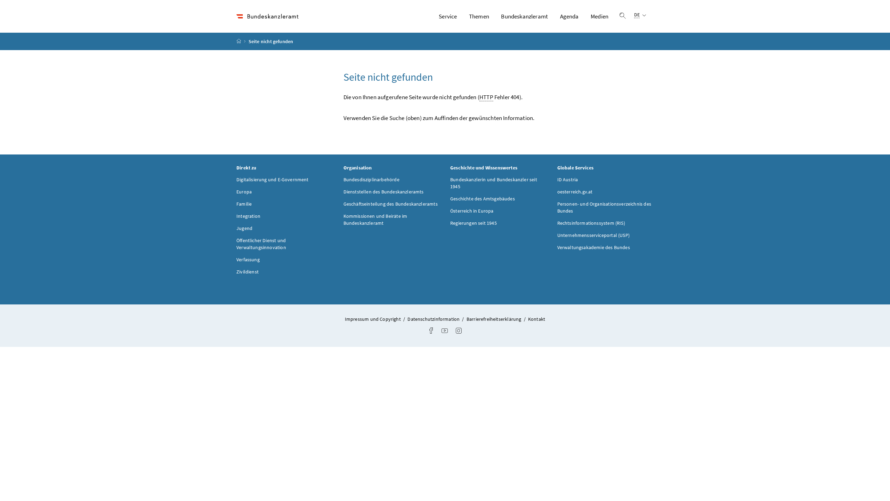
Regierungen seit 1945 (473, 223)
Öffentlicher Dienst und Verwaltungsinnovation (261, 243)
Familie (244, 204)
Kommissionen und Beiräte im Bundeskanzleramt (375, 219)
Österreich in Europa (472, 211)
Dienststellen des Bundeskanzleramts (383, 192)
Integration (248, 216)
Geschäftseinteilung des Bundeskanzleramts (390, 204)
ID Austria (567, 179)
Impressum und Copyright (373, 319)
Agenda (569, 16)
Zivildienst (247, 272)
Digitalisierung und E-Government (272, 179)
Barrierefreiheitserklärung (495, 319)
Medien (599, 16)
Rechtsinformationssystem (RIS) (591, 223)
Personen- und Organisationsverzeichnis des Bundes (604, 207)
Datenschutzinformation (434, 319)
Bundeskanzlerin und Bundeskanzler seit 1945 (493, 183)
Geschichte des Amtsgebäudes (482, 199)
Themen (479, 16)
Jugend (244, 228)
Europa (244, 192)
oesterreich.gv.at (575, 192)
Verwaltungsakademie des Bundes (593, 247)
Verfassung (248, 259)
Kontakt (536, 319)
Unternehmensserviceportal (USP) (593, 235)
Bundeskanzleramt (524, 16)
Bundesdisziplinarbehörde (371, 179)
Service (448, 16)
